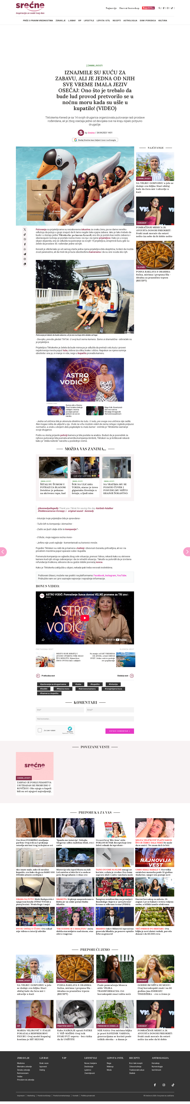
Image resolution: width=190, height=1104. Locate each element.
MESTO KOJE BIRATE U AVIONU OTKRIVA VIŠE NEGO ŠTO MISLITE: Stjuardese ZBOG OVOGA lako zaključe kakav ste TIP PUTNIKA (69, 657)
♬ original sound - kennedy (79, 511)
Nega (109, 1063)
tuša (65, 350)
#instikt (43, 689)
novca (99, 562)
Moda (109, 1070)
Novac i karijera (90, 1063)
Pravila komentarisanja (61, 1096)
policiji (64, 435)
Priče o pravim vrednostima (38, 20)
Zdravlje (23, 1058)
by (90, 133)
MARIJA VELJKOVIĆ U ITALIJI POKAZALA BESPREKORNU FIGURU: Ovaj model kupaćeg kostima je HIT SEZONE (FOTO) (34, 1035)
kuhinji (80, 548)
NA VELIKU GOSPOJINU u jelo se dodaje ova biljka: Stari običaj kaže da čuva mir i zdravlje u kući (154, 187)
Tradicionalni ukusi (136, 1070)
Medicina (21, 1063)
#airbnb (100, 508)
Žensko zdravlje (23, 1070)
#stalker (108, 508)
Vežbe (19, 1077)
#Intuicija (113, 684)
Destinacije (88, 1067)
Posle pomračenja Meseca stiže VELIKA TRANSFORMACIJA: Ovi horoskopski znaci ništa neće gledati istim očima (114, 989)
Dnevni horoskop (129, 8)
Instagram (110, 575)
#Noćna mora (63, 689)
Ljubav (44, 1058)
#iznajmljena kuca (113, 689)
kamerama (95, 252)
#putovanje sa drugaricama (53, 684)
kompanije (70, 529)
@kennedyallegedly (48, 508)
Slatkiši (141, 267)
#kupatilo (95, 684)
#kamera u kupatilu (49, 693)
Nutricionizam (23, 1073)
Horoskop (141, 223)
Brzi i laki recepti (135, 1063)
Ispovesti (43, 1067)
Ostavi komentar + (119, 731)
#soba (78, 684)
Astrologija (160, 1058)
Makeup (110, 1067)
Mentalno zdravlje (24, 1067)
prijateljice (105, 238)
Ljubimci (87, 1070)
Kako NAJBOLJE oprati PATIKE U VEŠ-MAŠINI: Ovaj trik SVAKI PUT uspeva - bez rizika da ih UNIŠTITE (74, 1035)
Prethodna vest (48, 676)
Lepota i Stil (115, 1058)
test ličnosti (156, 1070)
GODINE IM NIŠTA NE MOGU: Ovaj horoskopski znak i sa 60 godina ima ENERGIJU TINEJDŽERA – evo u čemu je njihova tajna (155, 989)
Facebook (99, 575)
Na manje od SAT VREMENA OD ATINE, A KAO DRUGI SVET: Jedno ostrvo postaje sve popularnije (102, 657)
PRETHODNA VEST (44, 649)
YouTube (121, 575)
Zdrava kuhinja (135, 1067)
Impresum (21, 1096)
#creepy (60, 511)
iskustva (85, 229)
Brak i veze (44, 1063)
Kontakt (75, 1096)
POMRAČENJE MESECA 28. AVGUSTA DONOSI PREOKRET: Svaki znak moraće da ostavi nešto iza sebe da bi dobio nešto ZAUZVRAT (154, 232)
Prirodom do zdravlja (108, 1026)
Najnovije (111, 8)
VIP (18, 1026)
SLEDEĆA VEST (127, 649)
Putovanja (41, 229)
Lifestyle (90, 1058)
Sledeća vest (122, 676)
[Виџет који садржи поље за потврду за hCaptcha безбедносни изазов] (55, 730)
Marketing (31, 1096)
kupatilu (82, 353)
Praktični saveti (65, 1026)
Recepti (134, 1058)
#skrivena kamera (87, 689)
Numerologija (157, 1067)
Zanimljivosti (95, 65)
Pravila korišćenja (44, 1096)
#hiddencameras (46, 511)
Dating (42, 1070)
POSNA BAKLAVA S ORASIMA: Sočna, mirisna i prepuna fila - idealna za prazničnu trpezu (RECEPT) (153, 276)
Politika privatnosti (88, 1096)
